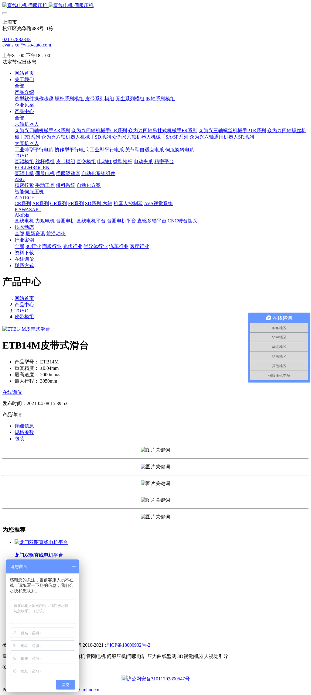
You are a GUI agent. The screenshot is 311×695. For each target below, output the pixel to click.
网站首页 (24, 73)
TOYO (22, 310)
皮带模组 (24, 316)
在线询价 (12, 392)
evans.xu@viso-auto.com (26, 44)
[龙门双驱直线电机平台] (41, 542)
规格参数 (24, 432)
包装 (19, 438)
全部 (19, 85)
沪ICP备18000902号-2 (127, 645)
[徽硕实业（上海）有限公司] (155, 5)
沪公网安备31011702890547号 (158, 678)
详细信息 (24, 425)
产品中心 (24, 304)
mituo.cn (91, 689)
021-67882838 (16, 39)
